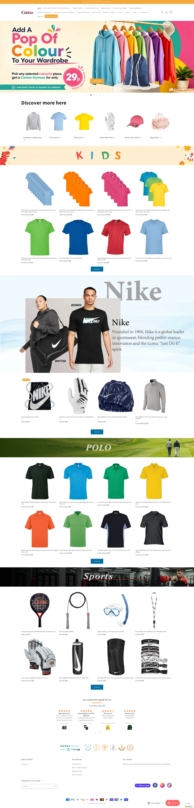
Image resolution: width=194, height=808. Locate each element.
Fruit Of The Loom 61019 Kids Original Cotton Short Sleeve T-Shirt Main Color (39, 259)
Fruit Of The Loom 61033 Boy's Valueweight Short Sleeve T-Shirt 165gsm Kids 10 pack (38, 211)
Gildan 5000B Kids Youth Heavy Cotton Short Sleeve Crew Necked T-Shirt (114, 259)
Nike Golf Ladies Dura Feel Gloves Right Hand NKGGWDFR (76, 417)
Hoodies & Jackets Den (32, 137)
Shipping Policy (77, 771)
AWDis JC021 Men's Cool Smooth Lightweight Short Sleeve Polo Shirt (76, 503)
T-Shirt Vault (54, 137)
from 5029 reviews (95, 706)
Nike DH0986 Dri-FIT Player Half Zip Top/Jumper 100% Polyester (151, 418)
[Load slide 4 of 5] (100, 94)
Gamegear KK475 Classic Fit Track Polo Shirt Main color (113, 550)
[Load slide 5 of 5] (103, 94)
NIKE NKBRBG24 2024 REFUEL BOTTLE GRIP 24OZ (73, 678)
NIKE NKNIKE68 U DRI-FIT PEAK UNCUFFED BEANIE (112, 417)
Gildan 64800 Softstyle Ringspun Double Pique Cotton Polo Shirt (38, 503)
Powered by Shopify (101, 803)
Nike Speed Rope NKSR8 (66, 631)
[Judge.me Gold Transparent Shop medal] (96, 747)
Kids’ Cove (78, 137)
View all (97, 269)
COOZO (94, 803)
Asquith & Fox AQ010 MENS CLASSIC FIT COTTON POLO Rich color (153, 503)
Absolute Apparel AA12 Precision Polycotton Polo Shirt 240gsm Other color (39, 551)
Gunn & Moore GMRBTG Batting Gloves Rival (34, 678)
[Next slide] (108, 95)
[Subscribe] (55, 786)
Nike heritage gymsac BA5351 (30, 417)
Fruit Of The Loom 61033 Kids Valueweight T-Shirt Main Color (153, 258)
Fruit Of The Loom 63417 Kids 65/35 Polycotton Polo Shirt (114, 502)
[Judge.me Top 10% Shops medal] (122, 747)
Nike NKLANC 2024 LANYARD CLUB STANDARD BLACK (150, 631)
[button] (57, 8)
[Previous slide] (86, 95)
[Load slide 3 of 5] (97, 94)
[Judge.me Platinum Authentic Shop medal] (88, 747)
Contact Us (24, 764)
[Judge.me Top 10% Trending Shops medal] (130, 747)
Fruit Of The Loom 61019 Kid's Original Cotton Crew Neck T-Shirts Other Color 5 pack (115, 211)
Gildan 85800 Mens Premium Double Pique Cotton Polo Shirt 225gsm (153, 551)
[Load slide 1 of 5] (90, 94)
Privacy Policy (76, 764)
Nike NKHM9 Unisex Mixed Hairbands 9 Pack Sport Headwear (153, 678)
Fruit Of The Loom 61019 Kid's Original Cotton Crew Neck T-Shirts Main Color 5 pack (77, 211)
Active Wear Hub (106, 137)
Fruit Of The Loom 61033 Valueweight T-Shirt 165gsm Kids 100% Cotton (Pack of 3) (152, 211)
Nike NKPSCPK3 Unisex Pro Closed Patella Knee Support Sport (115, 678)
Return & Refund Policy (79, 768)
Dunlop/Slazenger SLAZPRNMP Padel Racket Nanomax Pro (38, 631)
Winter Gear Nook (132, 137)
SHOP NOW (97, 81)
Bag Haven (154, 137)
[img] (97, 702)
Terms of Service (77, 775)
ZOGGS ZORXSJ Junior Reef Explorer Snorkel (110, 631)
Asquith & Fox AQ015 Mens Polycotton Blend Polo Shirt (75, 550)
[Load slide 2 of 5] (93, 94)
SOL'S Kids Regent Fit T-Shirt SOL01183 (70, 258)
